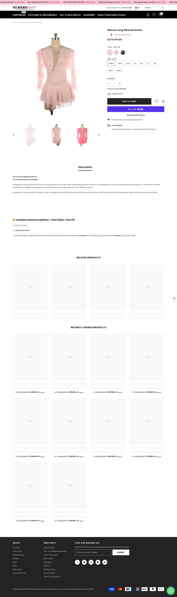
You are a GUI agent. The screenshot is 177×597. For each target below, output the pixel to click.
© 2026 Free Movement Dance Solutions (37, 589)
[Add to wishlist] (156, 101)
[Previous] (13, 135)
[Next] (99, 135)
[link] (30, 313)
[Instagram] (84, 562)
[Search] (154, 8)
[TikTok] (97, 562)
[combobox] (152, 8)
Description (85, 167)
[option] (56, 71)
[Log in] (148, 14)
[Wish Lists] (154, 14)
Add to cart (129, 101)
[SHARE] (162, 101)
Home (15, 22)
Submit (121, 552)
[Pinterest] (91, 562)
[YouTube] (104, 562)
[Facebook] (77, 562)
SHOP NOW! (19, 2)
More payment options (136, 115)
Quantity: (111, 78)
